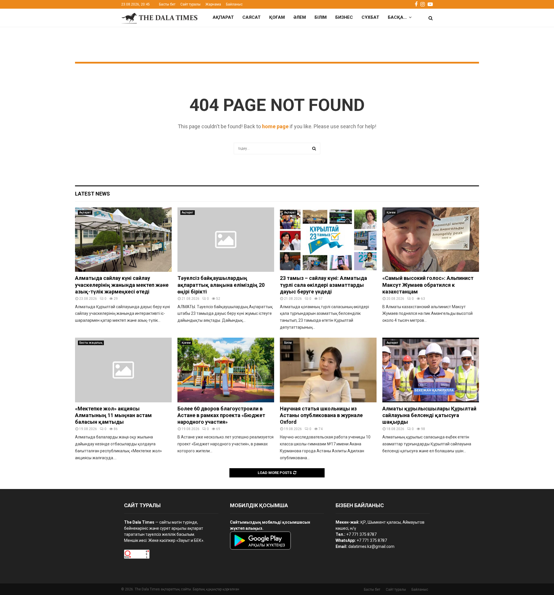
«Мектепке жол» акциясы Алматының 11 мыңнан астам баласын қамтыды (113, 415)
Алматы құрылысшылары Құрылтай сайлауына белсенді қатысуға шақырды (429, 415)
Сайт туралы (190, 4)
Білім (321, 17)
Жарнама (213, 4)
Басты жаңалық (90, 342)
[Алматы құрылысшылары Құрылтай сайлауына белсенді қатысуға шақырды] (430, 370)
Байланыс (234, 4)
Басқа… (397, 17)
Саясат (251, 17)
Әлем (299, 17)
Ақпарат (223, 17)
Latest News (92, 194)
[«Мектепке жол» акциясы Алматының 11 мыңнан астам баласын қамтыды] (123, 370)
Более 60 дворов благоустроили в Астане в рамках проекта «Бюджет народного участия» (221, 415)
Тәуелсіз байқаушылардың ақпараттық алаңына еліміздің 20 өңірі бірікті (221, 285)
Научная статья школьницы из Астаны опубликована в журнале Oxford (321, 415)
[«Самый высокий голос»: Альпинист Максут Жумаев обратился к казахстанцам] (430, 239)
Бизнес (344, 17)
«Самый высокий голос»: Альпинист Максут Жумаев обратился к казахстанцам (427, 285)
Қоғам (277, 17)
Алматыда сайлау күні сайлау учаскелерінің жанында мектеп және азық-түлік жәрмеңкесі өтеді (122, 285)
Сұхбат (370, 17)
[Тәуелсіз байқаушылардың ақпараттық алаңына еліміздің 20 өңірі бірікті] (225, 239)
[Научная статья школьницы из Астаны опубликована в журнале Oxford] (328, 370)
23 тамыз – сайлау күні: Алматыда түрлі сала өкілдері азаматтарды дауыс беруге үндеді (323, 285)
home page (275, 126)
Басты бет (167, 4)
